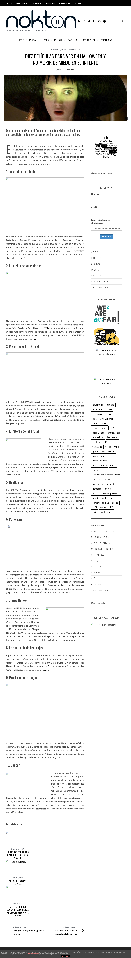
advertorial (97, 404)
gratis (95, 451)
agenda (110, 404)
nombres (96, 488)
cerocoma (97, 414)
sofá (94, 507)
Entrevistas (37, 3)
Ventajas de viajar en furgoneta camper (28, 930)
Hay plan (9, 3)
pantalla (63, 49)
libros (96, 263)
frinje (116, 446)
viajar (95, 512)
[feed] (78, 21)
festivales (97, 446)
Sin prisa (77, 3)
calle (109, 409)
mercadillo (97, 484)
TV (111, 507)
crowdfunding (99, 428)
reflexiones (100, 281)
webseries (106, 512)
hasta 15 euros (99, 460)
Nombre (95, 194)
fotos (108, 446)
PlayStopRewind (111, 493)
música (96, 269)
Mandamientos (64, 3)
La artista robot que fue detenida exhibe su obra (65, 930)
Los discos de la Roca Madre (106, 474)
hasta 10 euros (99, 456)
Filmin (36, 338)
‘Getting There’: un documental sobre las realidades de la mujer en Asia (18, 911)
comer (103, 423)
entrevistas (98, 437)
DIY (112, 428)
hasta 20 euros (99, 465)
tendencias (99, 287)
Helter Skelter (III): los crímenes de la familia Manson (18, 855)
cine (94, 418)
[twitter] (89, 21)
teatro (103, 507)
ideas (113, 465)
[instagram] (99, 21)
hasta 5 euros (108, 451)
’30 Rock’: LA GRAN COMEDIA (17, 882)
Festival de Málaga (101, 442)
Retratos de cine (100, 502)
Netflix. (47, 666)
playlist (96, 493)
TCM (46, 328)
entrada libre (114, 432)
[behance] (104, 21)
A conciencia (51, 3)
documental (98, 432)
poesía (95, 498)
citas (94, 423)
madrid (107, 479)
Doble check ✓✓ (22, 3)
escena (96, 258)
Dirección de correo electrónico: (101, 221)
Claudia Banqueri (67, 69)
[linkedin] (94, 21)
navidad (110, 484)
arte (94, 252)
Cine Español (106, 418)
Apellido (95, 207)
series (115, 502)
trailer (45, 669)
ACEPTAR (65, 956)
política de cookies (32, 954)
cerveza (110, 414)
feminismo (112, 437)
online (108, 488)
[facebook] (84, 21)
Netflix (23, 258)
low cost (96, 479)
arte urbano (98, 409)
